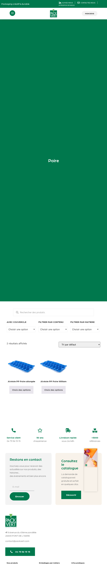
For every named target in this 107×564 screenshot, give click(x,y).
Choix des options (21, 389)
